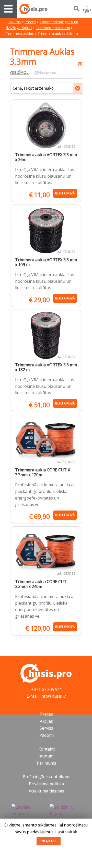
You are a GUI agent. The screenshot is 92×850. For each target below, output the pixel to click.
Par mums (46, 763)
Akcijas (46, 721)
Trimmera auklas (20, 33)
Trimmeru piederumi (53, 27)
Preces (30, 21)
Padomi (46, 735)
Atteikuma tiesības (46, 791)
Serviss (46, 728)
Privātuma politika (46, 784)
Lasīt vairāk (66, 832)
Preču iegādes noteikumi (46, 776)
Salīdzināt (66, 146)
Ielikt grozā (65, 193)
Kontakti (46, 749)
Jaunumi (46, 756)
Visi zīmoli (19, 72)
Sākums (14, 21)
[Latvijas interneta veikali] (27, 814)
